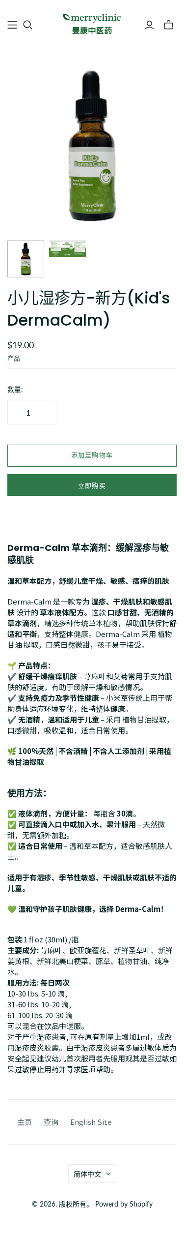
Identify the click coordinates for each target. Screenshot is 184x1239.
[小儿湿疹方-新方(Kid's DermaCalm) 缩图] (25, 259)
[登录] (149, 25)
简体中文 (87, 1174)
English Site (91, 1122)
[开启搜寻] (28, 25)
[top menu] (12, 25)
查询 (51, 1122)
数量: (15, 389)
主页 (24, 1122)
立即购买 (91, 486)
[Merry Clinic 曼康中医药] (92, 23)
